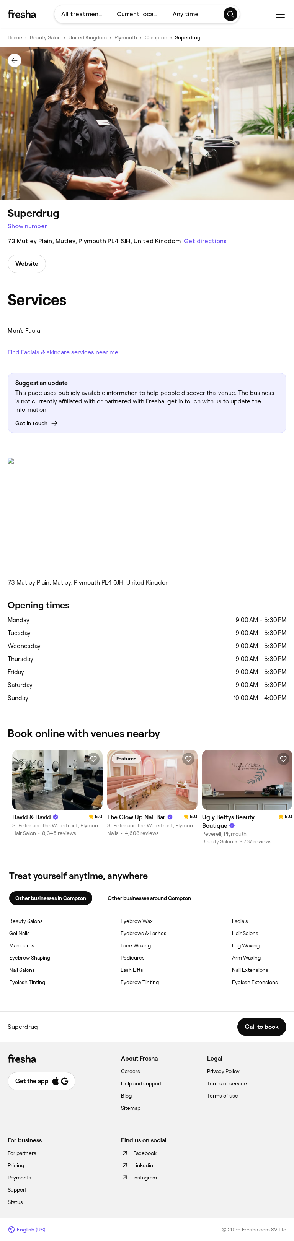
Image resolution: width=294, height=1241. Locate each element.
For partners (22, 1153)
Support (17, 1190)
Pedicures (133, 958)
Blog (126, 1096)
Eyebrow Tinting (140, 982)
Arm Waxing (246, 958)
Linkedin (143, 1165)
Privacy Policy (223, 1071)
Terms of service (227, 1083)
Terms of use (222, 1096)
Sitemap (130, 1108)
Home (15, 37)
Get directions (205, 241)
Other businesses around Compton (149, 898)
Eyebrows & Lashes (144, 933)
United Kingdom (88, 37)
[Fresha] (22, 14)
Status (15, 1202)
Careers (130, 1071)
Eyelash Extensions (255, 982)
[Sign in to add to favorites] (93, 759)
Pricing (16, 1165)
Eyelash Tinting (27, 982)
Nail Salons (22, 970)
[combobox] (82, 14)
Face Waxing (136, 945)
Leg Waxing (246, 945)
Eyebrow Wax (137, 921)
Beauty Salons (26, 921)
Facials (240, 921)
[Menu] (280, 14)
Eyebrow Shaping (29, 958)
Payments (19, 1177)
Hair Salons (245, 933)
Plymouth (125, 37)
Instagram (145, 1177)
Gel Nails (19, 933)
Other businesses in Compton (50, 898)
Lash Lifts (132, 970)
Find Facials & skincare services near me (63, 352)
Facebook (145, 1153)
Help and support (141, 1083)
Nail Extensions (250, 970)
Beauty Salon (45, 37)
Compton (156, 37)
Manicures (21, 945)
